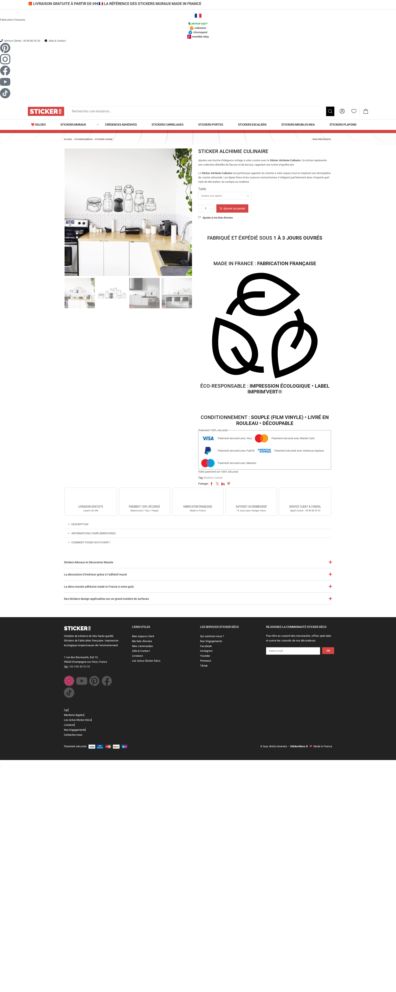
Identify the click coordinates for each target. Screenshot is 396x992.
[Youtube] (82, 681)
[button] (342, 111)
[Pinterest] (94, 681)
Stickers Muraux (83, 139)
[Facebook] (107, 681)
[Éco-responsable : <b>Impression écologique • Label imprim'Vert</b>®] (265, 326)
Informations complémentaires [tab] (93, 533)
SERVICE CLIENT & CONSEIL (305, 506)
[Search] (330, 111)
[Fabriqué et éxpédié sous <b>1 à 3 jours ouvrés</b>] (265, 227)
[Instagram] (69, 681)
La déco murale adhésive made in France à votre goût (99, 586)
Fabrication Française (12, 19)
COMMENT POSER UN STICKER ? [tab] (90, 542)
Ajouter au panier (234, 208)
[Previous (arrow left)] (0, 766)
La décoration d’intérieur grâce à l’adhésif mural (95, 574)
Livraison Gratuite (90, 506)
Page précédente (321, 139)
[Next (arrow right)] (1, 766)
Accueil (68, 139)
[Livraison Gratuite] (91, 497)
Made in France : (264, 263)
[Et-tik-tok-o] (69, 692)
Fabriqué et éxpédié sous (264, 238)
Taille (202, 189)
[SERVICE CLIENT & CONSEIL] (305, 497)
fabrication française (197, 506)
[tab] (198, 524)
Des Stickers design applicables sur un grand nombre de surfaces (106, 598)
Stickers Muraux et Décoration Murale (88, 562)
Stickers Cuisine (104, 139)
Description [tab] (79, 524)
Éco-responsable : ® (264, 389)
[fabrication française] (198, 497)
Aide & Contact (57, 40)
